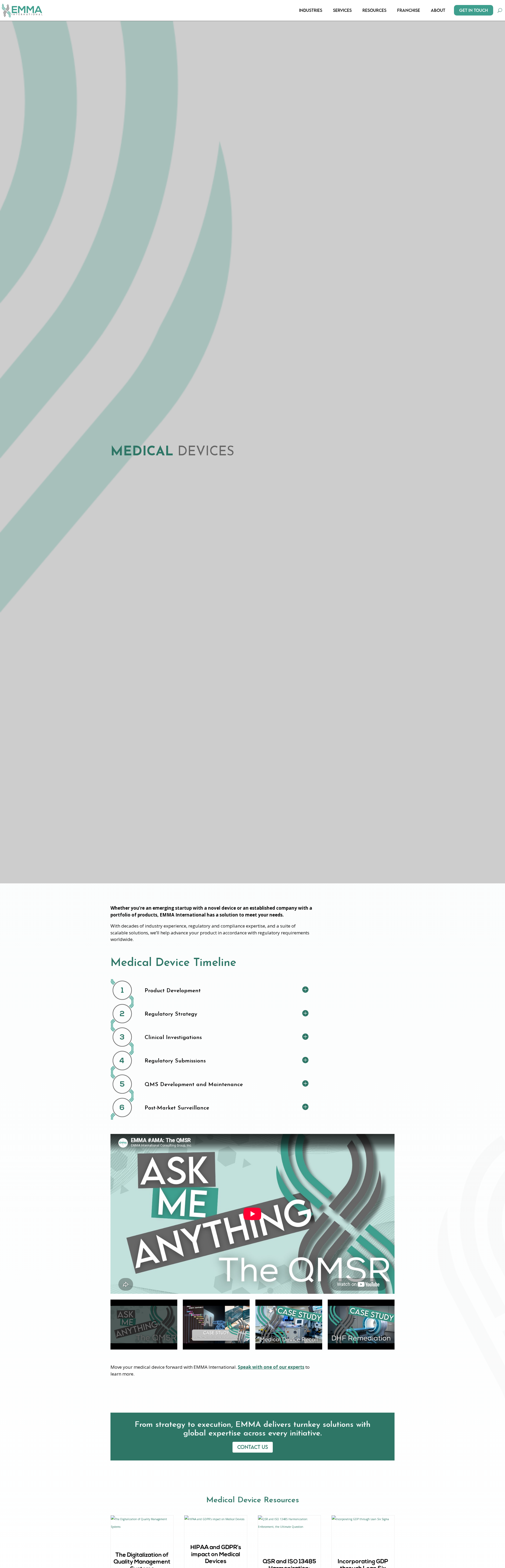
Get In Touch (473, 10)
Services (342, 10)
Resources (374, 10)
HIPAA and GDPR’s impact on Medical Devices (215, 1555)
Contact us (252, 1447)
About (438, 10)
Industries (310, 10)
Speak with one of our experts (271, 1367)
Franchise (408, 10)
